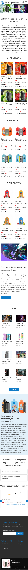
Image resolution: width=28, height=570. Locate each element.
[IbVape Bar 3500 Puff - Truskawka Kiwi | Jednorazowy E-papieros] (21, 95)
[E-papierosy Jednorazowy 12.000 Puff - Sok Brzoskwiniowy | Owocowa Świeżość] (21, 194)
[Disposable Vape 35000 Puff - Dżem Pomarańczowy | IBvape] (7, 68)
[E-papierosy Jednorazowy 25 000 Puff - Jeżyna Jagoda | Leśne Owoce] (7, 158)
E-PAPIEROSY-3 (4, 543)
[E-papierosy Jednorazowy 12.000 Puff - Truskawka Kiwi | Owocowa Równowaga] (21, 220)
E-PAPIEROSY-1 (4, 548)
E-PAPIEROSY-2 (4, 546)
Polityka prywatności (22, 543)
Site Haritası (12, 546)
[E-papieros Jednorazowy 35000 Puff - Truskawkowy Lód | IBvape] (21, 68)
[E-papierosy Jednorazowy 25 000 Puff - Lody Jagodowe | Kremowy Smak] (21, 158)
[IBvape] (7, 3)
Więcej (5, 298)
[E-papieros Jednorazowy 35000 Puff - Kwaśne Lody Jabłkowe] (7, 95)
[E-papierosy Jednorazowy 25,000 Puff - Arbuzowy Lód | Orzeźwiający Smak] (21, 131)
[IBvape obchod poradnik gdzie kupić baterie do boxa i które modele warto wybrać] (7, 354)
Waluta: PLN (17, 2)
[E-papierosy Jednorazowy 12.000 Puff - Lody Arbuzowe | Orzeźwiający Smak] (7, 194)
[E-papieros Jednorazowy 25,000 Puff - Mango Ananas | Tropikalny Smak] (7, 131)
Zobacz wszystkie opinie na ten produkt (15, 504)
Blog (11, 543)
